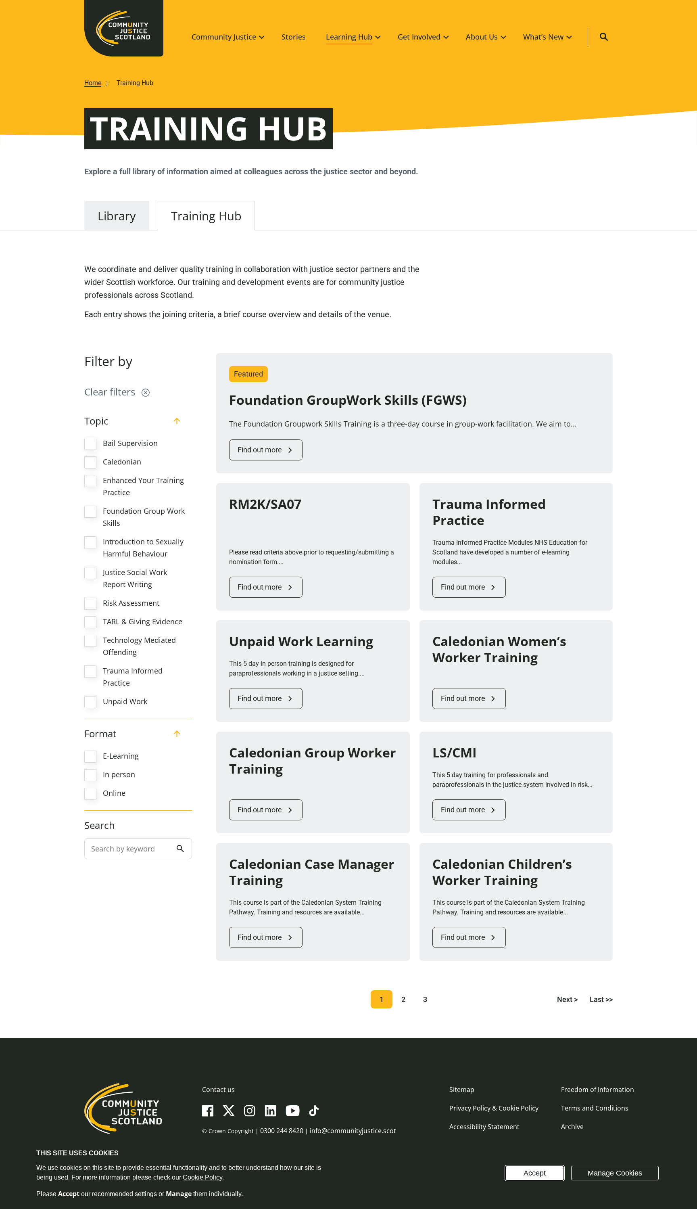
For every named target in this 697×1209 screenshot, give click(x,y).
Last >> (601, 999)
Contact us (218, 1089)
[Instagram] (249, 1110)
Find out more (260, 450)
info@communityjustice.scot (353, 1130)
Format (100, 733)
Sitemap (461, 1089)
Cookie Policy (202, 1177)
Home (92, 83)
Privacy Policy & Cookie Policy (493, 1108)
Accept (535, 1173)
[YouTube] (293, 1110)
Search (99, 825)
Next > (567, 999)
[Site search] (604, 37)
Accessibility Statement (484, 1126)
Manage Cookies (615, 1173)
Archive (572, 1126)
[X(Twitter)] (229, 1110)
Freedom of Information (597, 1089)
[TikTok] (314, 1110)
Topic (96, 420)
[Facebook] (207, 1110)
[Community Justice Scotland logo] (123, 1123)
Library (117, 216)
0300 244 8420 (281, 1130)
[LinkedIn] (270, 1110)
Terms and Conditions (594, 1108)
